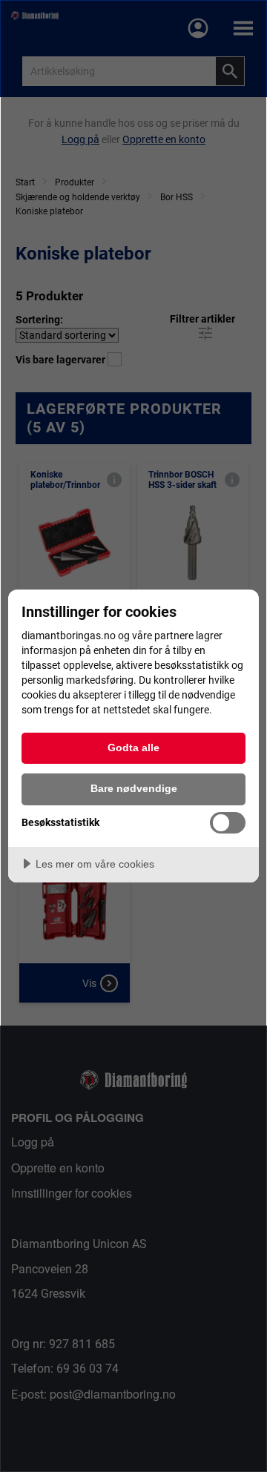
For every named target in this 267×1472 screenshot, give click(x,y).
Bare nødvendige (133, 788)
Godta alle (133, 747)
